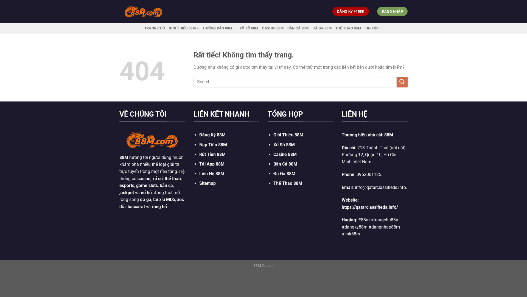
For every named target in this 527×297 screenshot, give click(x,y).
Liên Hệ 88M (211, 173)
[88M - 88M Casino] (143, 11)
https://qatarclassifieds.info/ (370, 207)
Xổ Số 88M (284, 144)
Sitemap (207, 183)
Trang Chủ (154, 28)
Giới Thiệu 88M (182, 28)
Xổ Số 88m (249, 28)
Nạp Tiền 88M (213, 144)
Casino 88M (273, 28)
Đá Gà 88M (321, 28)
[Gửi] (402, 82)
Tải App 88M (212, 164)
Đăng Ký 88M (212, 135)
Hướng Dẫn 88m (217, 28)
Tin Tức (372, 28)
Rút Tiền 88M (212, 154)
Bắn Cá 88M (298, 28)
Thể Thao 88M (348, 28)
